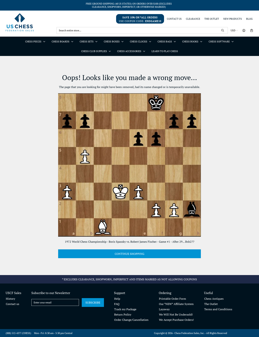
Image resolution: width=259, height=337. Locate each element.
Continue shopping (129, 254)
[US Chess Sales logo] (30, 22)
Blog (249, 18)
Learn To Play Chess (165, 51)
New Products (232, 18)
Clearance (193, 18)
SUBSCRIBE (92, 302)
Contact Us (174, 18)
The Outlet (211, 18)
